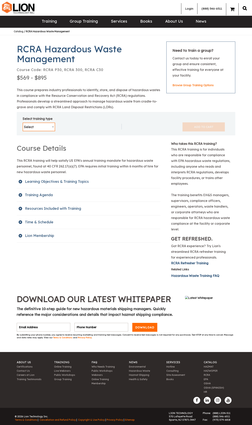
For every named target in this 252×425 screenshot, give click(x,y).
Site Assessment (175, 374)
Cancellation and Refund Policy (58, 419)
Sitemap (130, 419)
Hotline (170, 366)
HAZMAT (209, 366)
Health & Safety (138, 379)
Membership (99, 383)
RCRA (207, 374)
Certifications (24, 366)
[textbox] (39, 127)
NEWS (133, 362)
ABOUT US (24, 362)
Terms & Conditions (63, 337)
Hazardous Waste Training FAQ (195, 276)
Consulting (172, 370)
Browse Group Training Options (193, 85)
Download (144, 327)
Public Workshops (64, 374)
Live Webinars (62, 370)
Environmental (137, 366)
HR (205, 391)
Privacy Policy (85, 337)
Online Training (62, 366)
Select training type (38, 119)
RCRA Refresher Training (189, 263)
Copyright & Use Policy (91, 419)
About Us (174, 21)
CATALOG (210, 362)
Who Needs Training (103, 366)
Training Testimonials (29, 379)
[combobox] (39, 127)
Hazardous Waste (139, 370)
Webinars (97, 374)
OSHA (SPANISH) (214, 387)
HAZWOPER (211, 370)
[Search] (245, 8)
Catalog (18, 31)
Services (119, 21)
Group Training (84, 21)
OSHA (207, 383)
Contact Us (23, 370)
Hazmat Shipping (139, 374)
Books (146, 21)
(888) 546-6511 (211, 8)
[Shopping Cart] (232, 9)
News (201, 21)
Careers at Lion (25, 374)
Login (189, 8)
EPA (206, 379)
